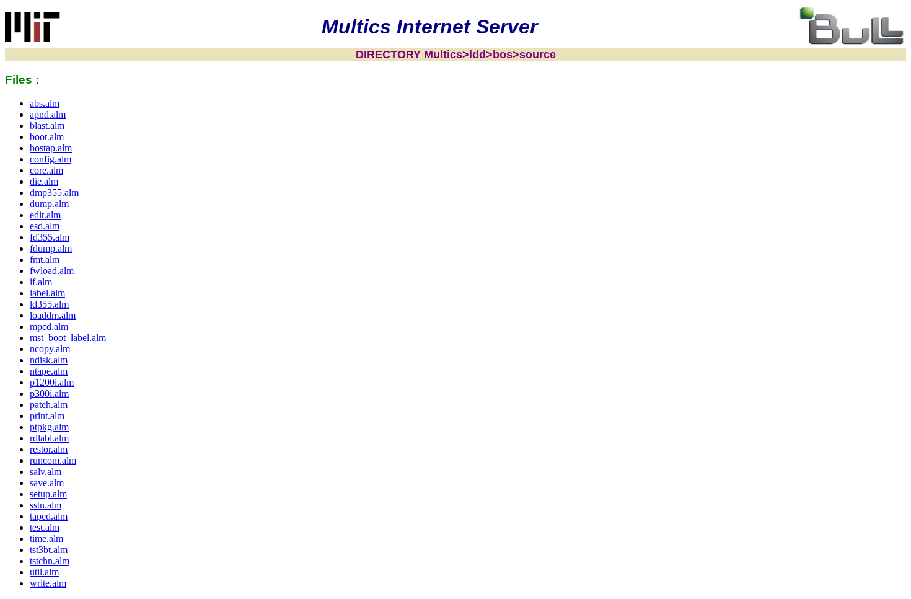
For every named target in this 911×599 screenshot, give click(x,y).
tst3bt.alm (49, 549)
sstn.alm (45, 505)
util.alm (44, 572)
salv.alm (45, 471)
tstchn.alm (49, 561)
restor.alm (49, 449)
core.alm (46, 170)
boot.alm (47, 136)
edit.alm (45, 215)
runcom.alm (53, 460)
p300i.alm (49, 393)
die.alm (44, 181)
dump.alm (49, 203)
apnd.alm (48, 114)
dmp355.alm (54, 192)
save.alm (47, 482)
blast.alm (47, 125)
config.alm (50, 159)
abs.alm (44, 103)
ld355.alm (49, 304)
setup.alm (48, 494)
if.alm (41, 282)
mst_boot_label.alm (68, 337)
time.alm (46, 538)
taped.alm (49, 516)
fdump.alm (51, 248)
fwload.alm (52, 270)
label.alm (47, 293)
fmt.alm (44, 259)
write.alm (48, 583)
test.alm (44, 527)
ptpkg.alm (49, 427)
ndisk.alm (49, 360)
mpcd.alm (49, 326)
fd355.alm (49, 237)
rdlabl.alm (49, 438)
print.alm (47, 415)
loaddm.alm (53, 315)
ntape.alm (49, 371)
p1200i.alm (52, 382)
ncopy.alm (50, 349)
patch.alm (49, 404)
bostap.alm (51, 148)
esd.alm (44, 226)
